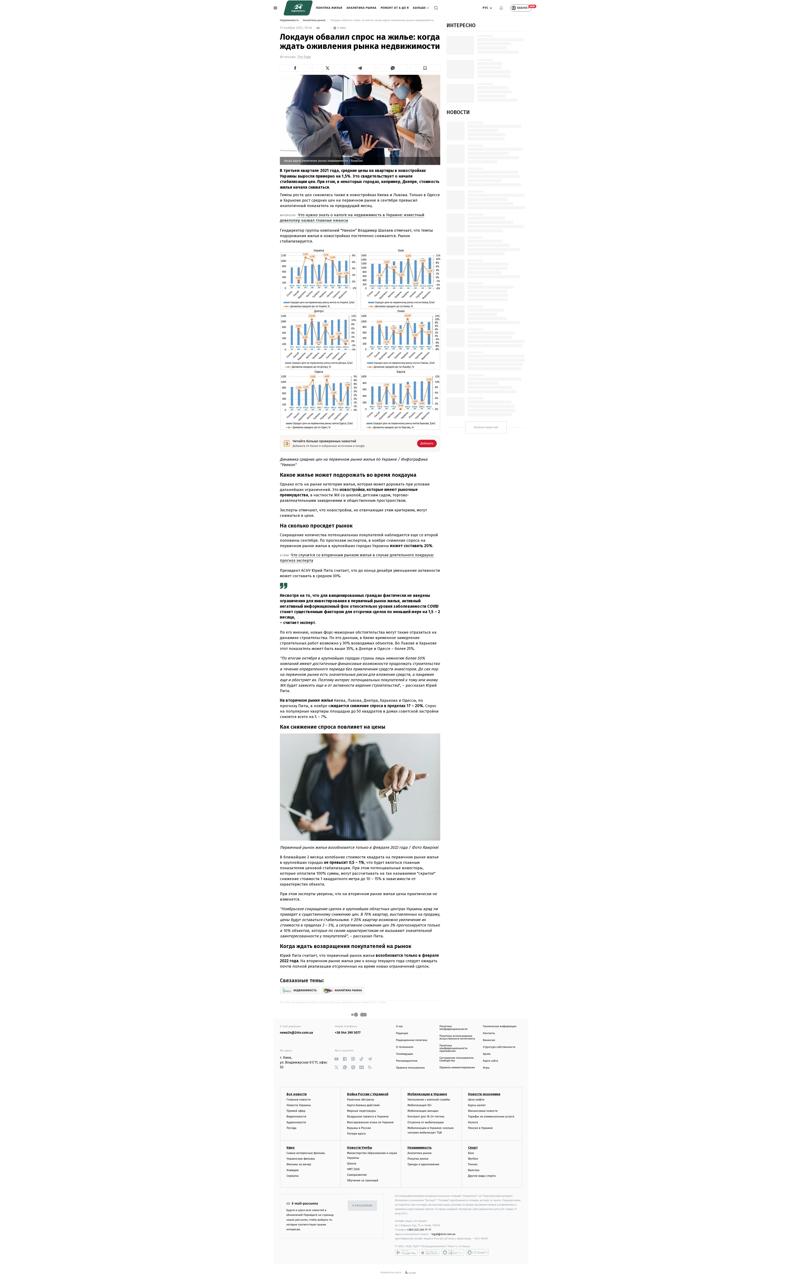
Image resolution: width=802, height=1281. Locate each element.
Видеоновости (296, 1116)
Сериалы (293, 1176)
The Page (304, 57)
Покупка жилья (329, 8)
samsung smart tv (477, 1252)
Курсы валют (477, 1105)
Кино (291, 1148)
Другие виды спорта (482, 1176)
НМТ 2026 (353, 1169)
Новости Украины (299, 1105)
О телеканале (404, 1047)
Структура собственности (499, 1047)
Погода (291, 1128)
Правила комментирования (457, 1067)
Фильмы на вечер (299, 1164)
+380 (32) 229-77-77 (419, 1229)
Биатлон (474, 1170)
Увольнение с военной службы (428, 1099)
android (406, 1252)
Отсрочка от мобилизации (425, 1122)
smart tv (453, 1252)
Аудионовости (296, 1122)
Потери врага (356, 1133)
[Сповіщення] (501, 8)
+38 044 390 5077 (347, 1033)
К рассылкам (362, 1205)
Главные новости (299, 1099)
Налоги (473, 1122)
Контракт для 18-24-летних (425, 1116)
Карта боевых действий (363, 1105)
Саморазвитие (357, 1175)
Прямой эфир (296, 1111)
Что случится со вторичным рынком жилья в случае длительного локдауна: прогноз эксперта (357, 558)
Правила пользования (410, 1067)
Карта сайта (490, 1061)
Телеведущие (404, 1054)
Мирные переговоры (361, 1111)
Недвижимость (289, 20)
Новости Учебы (359, 1148)
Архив (487, 1054)
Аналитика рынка (361, 8)
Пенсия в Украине (480, 1128)
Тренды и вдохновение (423, 1164)
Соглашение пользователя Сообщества (456, 1059)
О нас (399, 1026)
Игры (486, 1067)
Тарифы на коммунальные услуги (491, 1116)
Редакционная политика (411, 1040)
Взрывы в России (359, 1128)
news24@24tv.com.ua (296, 1033)
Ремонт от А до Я (395, 8)
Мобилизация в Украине (427, 1094)
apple (429, 1252)
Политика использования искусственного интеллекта (457, 1037)
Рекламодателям (406, 1061)
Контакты (489, 1033)
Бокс (471, 1153)
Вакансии (489, 1040)
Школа (351, 1163)
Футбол (473, 1158)
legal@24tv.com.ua (443, 1234)
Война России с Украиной (367, 1094)
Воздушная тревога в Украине (368, 1116)
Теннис (473, 1164)
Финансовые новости (483, 1111)
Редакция (402, 1033)
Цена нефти (476, 1099)
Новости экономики (484, 1094)
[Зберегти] (425, 68)
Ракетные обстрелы (360, 1099)
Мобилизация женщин (423, 1111)
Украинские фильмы (301, 1158)
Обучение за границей (362, 1180)
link (336, 1058)
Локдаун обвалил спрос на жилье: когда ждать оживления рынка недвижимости (382, 20)
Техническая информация (499, 1026)
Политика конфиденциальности (453, 1028)
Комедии (293, 1170)
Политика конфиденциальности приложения (453, 1048)
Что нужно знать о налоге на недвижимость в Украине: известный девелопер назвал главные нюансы (352, 217)
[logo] (298, 8)
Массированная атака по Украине (370, 1122)
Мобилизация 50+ (419, 1105)
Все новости (297, 1094)
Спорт (473, 1148)
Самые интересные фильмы (306, 1153)
